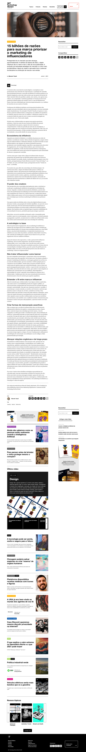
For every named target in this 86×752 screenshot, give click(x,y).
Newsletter (52, 6)
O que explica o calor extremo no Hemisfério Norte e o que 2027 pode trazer (20, 644)
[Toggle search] (58, 6)
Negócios (13, 404)
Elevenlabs (16, 613)
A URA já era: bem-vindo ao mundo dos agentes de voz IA (20, 600)
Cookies (10, 745)
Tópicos (31, 6)
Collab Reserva (31, 743)
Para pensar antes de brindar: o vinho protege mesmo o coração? (20, 454)
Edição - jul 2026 (13, 475)
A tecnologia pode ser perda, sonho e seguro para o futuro (20, 540)
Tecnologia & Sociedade (12, 618)
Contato (10, 742)
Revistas (45, 6)
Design (14, 479)
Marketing (9, 404)
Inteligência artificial (12, 426)
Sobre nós (30, 740)
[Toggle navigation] (65, 6)
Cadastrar (75, 46)
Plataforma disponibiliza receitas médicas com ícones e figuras (20, 581)
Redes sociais (18, 404)
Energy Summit (17, 671)
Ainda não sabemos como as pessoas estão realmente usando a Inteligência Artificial (20, 433)
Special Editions (11, 740)
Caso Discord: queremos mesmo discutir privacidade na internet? (19, 624)
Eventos (10, 743)
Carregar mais (27, 730)
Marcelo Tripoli (13, 76)
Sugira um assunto (32, 745)
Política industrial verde (17, 662)
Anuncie (30, 742)
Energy (9, 638)
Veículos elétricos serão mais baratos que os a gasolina (20, 683)
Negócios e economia (11, 41)
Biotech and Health (11, 448)
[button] (46, 523)
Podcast (9, 535)
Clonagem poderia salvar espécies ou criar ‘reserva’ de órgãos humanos (20, 561)
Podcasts (38, 6)
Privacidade (10, 746)
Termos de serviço (32, 746)
